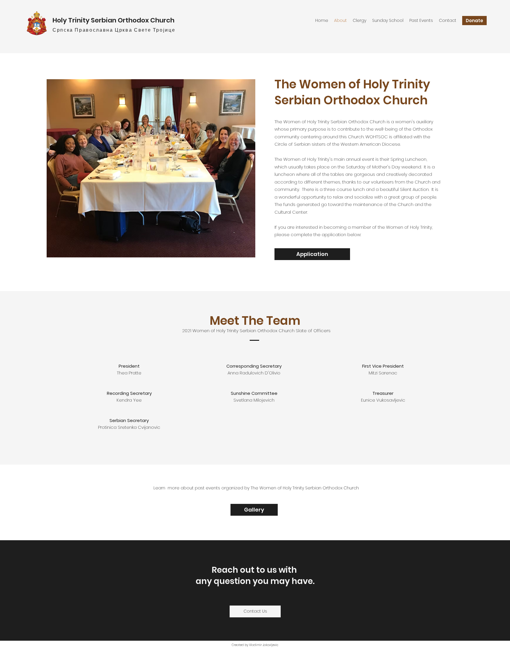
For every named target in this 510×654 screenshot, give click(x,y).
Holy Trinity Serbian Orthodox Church (113, 20)
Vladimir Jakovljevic (263, 645)
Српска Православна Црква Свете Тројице (114, 30)
